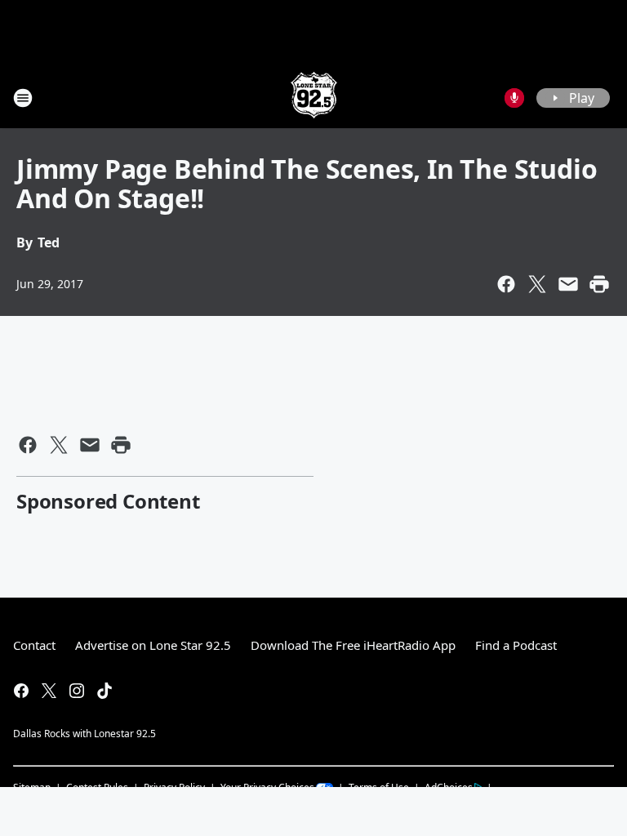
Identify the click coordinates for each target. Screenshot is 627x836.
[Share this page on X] (537, 284)
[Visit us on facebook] (21, 690)
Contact (34, 645)
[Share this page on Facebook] (506, 284)
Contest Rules (97, 787)
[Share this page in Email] (568, 284)
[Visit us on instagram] (77, 690)
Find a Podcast (516, 645)
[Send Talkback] (514, 98)
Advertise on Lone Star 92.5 (153, 645)
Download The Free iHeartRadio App (353, 645)
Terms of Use (379, 787)
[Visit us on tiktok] (104, 690)
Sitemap (32, 787)
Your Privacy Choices (267, 787)
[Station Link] (314, 97)
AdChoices (449, 787)
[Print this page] (599, 284)
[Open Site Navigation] (23, 98)
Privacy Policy (174, 787)
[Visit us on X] (49, 690)
